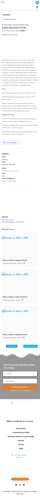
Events (21, 444)
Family (13, 181)
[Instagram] (20, 485)
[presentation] (19, 245)
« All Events (6, 15)
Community (6, 181)
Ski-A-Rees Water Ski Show (12, 346)
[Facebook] (16, 485)
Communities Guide (21, 432)
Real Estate (21, 428)
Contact (21, 440)
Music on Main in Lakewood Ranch (15, 260)
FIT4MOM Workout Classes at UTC (30, 346)
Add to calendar (12, 143)
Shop (21, 448)
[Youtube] (23, 485)
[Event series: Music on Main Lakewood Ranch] (24, 263)
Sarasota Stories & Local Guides (21, 436)
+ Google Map (19, 222)
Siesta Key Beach (8, 220)
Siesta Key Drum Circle (10, 171)
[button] (37, 7)
